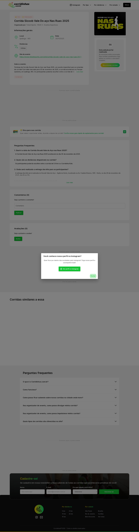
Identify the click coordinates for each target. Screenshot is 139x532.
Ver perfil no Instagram (70, 269)
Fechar (93, 276)
